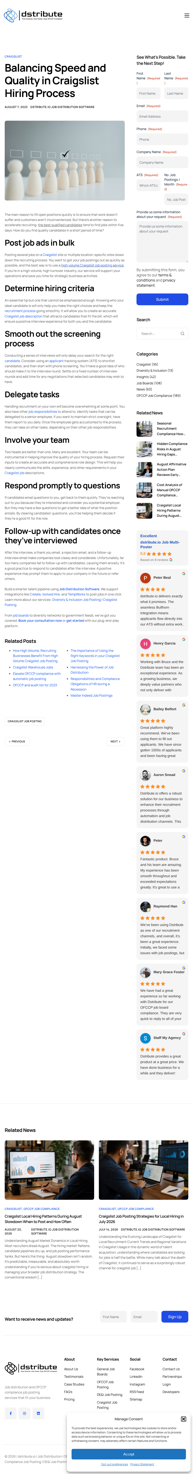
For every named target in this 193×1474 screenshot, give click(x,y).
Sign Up (174, 1316)
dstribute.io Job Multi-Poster (160, 544)
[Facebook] (10, 1413)
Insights (143, 377)
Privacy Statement (142, 1464)
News (141, 389)
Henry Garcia (164, 643)
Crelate (35, 594)
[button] (183, 1419)
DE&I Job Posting (56, 1462)
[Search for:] (162, 333)
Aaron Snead (164, 775)
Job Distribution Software (79, 589)
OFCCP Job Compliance (154, 396)
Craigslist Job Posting (25, 721)
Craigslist (13, 56)
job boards (21, 615)
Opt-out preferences (114, 1464)
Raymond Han (165, 906)
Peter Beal (162, 578)
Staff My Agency (167, 1038)
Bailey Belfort (164, 709)
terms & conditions (154, 277)
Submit (162, 299)
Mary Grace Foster (169, 972)
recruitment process (20, 311)
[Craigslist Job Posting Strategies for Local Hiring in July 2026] (143, 1169)
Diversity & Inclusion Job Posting (76, 600)
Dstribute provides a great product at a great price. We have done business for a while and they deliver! (162, 1064)
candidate (12, 361)
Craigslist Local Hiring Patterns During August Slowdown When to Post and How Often (43, 1219)
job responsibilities (42, 411)
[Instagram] (24, 1413)
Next (114, 741)
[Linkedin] (38, 1413)
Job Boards (145, 383)
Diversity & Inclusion (152, 370)
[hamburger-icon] (187, 15)
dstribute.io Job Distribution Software (62, 107)
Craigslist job (14, 473)
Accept (128, 1454)
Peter (157, 841)
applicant (56, 361)
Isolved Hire (51, 594)
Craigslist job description (23, 316)
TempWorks (76, 594)
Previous (18, 741)
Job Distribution (50, 1456)
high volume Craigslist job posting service (92, 265)
